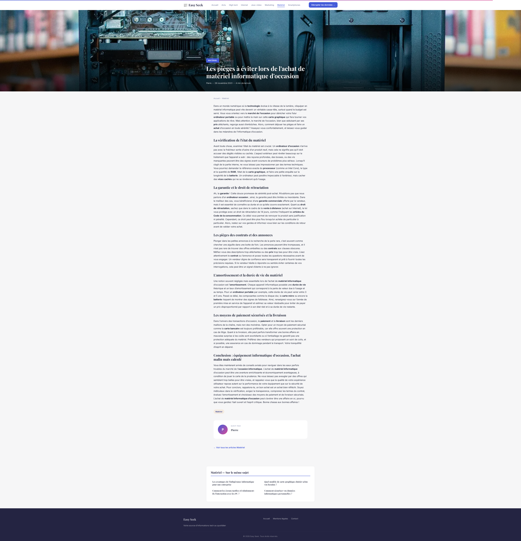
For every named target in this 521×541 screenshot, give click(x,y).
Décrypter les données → (323, 5)
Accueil (215, 5)
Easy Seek (193, 5)
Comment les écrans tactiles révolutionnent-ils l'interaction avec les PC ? (233, 492)
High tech (233, 5)
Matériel (281, 5)
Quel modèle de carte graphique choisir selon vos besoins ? (286, 483)
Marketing (269, 5)
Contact (294, 518)
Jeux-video (256, 5)
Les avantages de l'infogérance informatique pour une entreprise (233, 483)
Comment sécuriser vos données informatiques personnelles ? (279, 492)
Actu (224, 5)
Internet (244, 5)
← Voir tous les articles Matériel (229, 447)
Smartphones (294, 5)
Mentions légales (280, 518)
